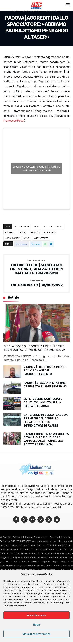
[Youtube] (32, 519)
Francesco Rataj (13, 120)
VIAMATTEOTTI (41, 238)
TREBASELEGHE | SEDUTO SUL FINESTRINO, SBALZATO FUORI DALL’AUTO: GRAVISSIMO (36, 267)
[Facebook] (16, 519)
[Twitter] (24, 519)
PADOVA (36, 232)
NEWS (23, 232)
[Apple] (57, 519)
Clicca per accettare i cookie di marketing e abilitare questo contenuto (36, 168)
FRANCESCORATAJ (53, 227)
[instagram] (40, 519)
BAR (37, 227)
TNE (27, 238)
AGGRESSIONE (22, 227)
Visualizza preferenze (36, 634)
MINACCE (11, 232)
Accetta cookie (36, 615)
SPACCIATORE (13, 238)
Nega (36, 624)
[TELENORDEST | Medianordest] (36, 2)
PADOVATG (50, 232)
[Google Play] (48, 519)
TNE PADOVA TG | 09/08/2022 (36, 283)
